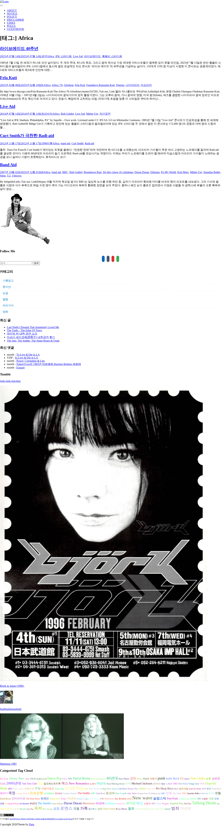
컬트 (131, 808)
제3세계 (58, 793)
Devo (176, 789)
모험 (218, 793)
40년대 (33, 803)
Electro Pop (59, 789)
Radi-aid (89, 143)
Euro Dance (124, 779)
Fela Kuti (8, 77)
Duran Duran (141, 172)
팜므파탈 (183, 788)
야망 (211, 798)
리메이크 (29, 788)
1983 (175, 784)
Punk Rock (216, 789)
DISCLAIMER (15, 19)
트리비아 (46, 113)
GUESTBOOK (15, 29)
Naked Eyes (121, 804)
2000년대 (13, 783)
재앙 (40, 783)
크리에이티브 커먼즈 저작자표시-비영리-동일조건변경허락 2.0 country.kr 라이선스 (41, 819)
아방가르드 (47, 788)
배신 (139, 803)
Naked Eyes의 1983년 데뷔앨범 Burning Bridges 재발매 (48, 364)
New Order (197, 778)
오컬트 (205, 799)
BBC (65, 172)
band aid (65, 143)
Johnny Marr (17, 778)
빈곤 (209, 789)
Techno (142, 788)
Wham (193, 799)
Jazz (163, 783)
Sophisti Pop (176, 803)
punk (161, 778)
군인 (133, 778)
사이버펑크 (49, 793)
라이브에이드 (92, 56)
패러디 (4, 793)
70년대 (185, 808)
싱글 (5, 293)
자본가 (153, 778)
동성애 (110, 793)
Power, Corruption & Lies (30, 360)
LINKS (11, 22)
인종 (7, 809)
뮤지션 (7, 286)
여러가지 (8, 305)
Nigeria (120, 85)
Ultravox (17, 175)
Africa (50, 56)
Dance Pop (54, 778)
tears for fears (195, 789)
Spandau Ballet (211, 172)
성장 (56, 808)
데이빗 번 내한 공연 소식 (22, 333)
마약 (128, 783)
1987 (163, 793)
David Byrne (81, 778)
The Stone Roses (33, 799)
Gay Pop (30, 809)
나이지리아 (132, 85)
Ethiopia (155, 172)
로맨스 (66, 808)
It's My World (168, 172)
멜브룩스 (92, 809)
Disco (139, 779)
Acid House (94, 799)
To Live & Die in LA (28, 354)
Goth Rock (122, 789)
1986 (2, 809)
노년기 (93, 784)
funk (86, 789)
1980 (199, 799)
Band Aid (8, 164)
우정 (38, 788)
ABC (153, 803)
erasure (168, 809)
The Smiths (84, 793)
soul (129, 798)
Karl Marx (183, 172)
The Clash (177, 793)
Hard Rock (100, 793)
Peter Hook (183, 784)
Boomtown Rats (93, 172)
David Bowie (5, 799)
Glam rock (151, 789)
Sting (3, 175)
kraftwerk (204, 793)
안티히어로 (18, 798)
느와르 (169, 784)
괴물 (76, 808)
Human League (82, 799)
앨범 (5, 299)
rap (218, 804)
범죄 (175, 808)
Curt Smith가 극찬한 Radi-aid (27, 135)
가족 (84, 808)
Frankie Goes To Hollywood (149, 793)
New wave (142, 797)
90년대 (101, 783)
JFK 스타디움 (63, 56)
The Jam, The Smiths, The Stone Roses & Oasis (33, 340)
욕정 (11, 793)
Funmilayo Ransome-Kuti (100, 85)
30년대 (146, 779)
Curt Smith (77, 143)
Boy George (47, 809)
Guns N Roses (57, 804)
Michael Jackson (142, 783)
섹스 (64, 783)
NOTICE (12, 13)
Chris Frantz (109, 809)
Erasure (20, 367)
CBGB (33, 779)
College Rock (105, 789)
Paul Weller (94, 789)
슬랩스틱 (159, 798)
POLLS (11, 25)
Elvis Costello (121, 793)
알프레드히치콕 (52, 783)
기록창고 (8, 280)
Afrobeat (68, 85)
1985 (93, 793)
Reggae (165, 803)
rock (202, 783)
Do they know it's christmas (118, 172)
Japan (187, 779)
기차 (102, 799)
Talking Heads (204, 803)
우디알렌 (14, 809)
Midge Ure (92, 113)
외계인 (45, 798)
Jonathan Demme (70, 793)
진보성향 (36, 793)
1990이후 (46, 143)
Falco (65, 779)
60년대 (100, 803)
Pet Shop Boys (165, 788)
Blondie (23, 809)
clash (27, 779)
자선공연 (104, 113)
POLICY (12, 16)
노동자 (147, 803)
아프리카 (146, 85)
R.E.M (211, 793)
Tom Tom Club (29, 783)
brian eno (55, 798)
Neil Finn (187, 804)
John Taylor (132, 793)
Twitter (63, 799)
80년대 (112, 778)
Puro (31, 824)
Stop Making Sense (116, 784)
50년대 (71, 798)
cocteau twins (184, 799)
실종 (208, 778)
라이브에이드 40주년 (19, 48)
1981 (70, 778)
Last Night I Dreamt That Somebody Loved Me (33, 327)
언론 (2, 804)
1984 (184, 793)
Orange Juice (193, 784)
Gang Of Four (13, 804)
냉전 (99, 809)
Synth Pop (74, 788)
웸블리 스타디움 (112, 56)
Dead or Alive (18, 789)
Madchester (109, 799)
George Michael (22, 793)
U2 (9, 175)
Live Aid (78, 56)
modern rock (41, 779)
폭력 (38, 808)
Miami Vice (132, 788)
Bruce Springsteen (98, 779)
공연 (44, 56)
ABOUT (12, 10)
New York (4, 779)
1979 (204, 789)
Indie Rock (172, 778)
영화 (5, 311)
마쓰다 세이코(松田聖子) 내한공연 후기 (31, 337)
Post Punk (172, 798)
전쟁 (169, 793)
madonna (110, 803)
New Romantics (79, 783)
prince (157, 783)
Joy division (120, 798)
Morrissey (89, 803)
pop (159, 803)
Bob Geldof (67, 113)
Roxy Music (121, 809)
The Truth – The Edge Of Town (24, 330)
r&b (10, 788)
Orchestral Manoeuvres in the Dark (149, 809)
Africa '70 (57, 85)
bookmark (24, 803)
